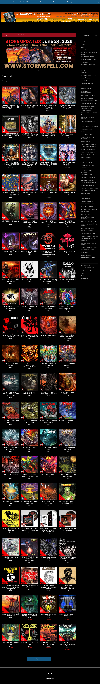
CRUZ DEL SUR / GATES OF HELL (89, 113)
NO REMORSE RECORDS (88, 191)
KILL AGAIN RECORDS (87, 160)
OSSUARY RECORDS (87, 201)
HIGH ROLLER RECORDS (88, 149)
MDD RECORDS (85, 168)
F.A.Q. (82, 273)
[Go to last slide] (4, 54)
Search (83, 47)
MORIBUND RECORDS (87, 185)
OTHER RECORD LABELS (88, 258)
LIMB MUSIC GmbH (86, 163)
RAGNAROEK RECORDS (88, 207)
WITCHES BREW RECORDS (88, 247)
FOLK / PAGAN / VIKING (88, 83)
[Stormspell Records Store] (50, 17)
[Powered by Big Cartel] (50, 678)
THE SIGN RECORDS (87, 231)
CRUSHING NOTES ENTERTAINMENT (86, 109)
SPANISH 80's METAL (87, 255)
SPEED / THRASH (86, 78)
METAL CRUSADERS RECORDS (86, 171)
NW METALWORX (86, 199)
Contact (83, 276)
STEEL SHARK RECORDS (88, 228)
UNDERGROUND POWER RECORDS (88, 239)
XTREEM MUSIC (85, 252)
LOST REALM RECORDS (87, 165)
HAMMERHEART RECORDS (88, 144)
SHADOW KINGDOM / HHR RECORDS (89, 225)
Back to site (84, 278)
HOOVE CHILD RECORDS (88, 152)
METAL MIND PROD (86, 175)
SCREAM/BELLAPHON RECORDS (87, 218)
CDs (82, 67)
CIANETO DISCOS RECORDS (89, 103)
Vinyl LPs (83, 70)
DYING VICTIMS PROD (87, 124)
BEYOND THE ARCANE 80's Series (89, 53)
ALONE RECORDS (86, 89)
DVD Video (84, 73)
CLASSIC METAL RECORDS (88, 106)
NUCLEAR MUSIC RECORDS (89, 196)
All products (39, 659)
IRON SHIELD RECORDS (87, 155)
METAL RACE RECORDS (88, 177)
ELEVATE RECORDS (86, 129)
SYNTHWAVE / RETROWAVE (89, 86)
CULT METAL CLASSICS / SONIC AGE (88, 118)
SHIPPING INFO (85, 265)
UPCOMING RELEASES (87, 268)
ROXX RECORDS (85, 214)
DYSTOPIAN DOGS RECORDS (89, 127)
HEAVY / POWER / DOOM (88, 75)
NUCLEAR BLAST (85, 193)
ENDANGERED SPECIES (87, 57)
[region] (50, 2)
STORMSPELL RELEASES (88, 65)
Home (83, 45)
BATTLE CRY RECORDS (87, 98)
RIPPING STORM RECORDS (89, 209)
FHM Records (85, 132)
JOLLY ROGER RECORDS (88, 157)
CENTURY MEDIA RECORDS (89, 101)
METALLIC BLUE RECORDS (88, 183)
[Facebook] (48, 673)
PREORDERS (84, 62)
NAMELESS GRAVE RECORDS (89, 188)
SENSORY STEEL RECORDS (88, 221)
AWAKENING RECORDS (88, 95)
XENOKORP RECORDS (87, 250)
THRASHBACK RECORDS (88, 233)
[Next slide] (74, 54)
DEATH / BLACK (85, 81)
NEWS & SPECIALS (86, 270)
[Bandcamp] (51, 673)
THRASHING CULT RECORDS (89, 236)
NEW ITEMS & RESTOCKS (88, 59)
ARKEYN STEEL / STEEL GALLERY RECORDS (87, 92)
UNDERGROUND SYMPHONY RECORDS (89, 244)
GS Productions (85, 141)
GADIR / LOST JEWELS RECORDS (87, 138)
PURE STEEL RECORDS (87, 204)
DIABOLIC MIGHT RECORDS (89, 121)
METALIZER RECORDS (87, 180)
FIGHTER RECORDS (86, 135)
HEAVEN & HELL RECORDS (88, 147)
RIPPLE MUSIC (85, 212)
